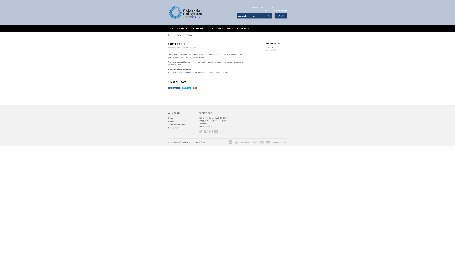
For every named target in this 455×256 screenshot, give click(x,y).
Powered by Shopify (199, 142)
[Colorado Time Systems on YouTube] (216, 132)
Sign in (267, 10)
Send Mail (203, 123)
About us (171, 121)
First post (269, 47)
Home (170, 35)
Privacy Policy (173, 127)
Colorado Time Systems (182, 142)
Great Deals (243, 28)
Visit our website (205, 126)
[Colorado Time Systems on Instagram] (211, 132)
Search (171, 118)
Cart (282, 15)
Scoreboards (199, 28)
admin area (189, 72)
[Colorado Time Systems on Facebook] (206, 132)
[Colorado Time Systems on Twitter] (200, 132)
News (179, 35)
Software (216, 28)
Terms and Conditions (176, 124)
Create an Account (280, 10)
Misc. (229, 28)
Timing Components (177, 28)
